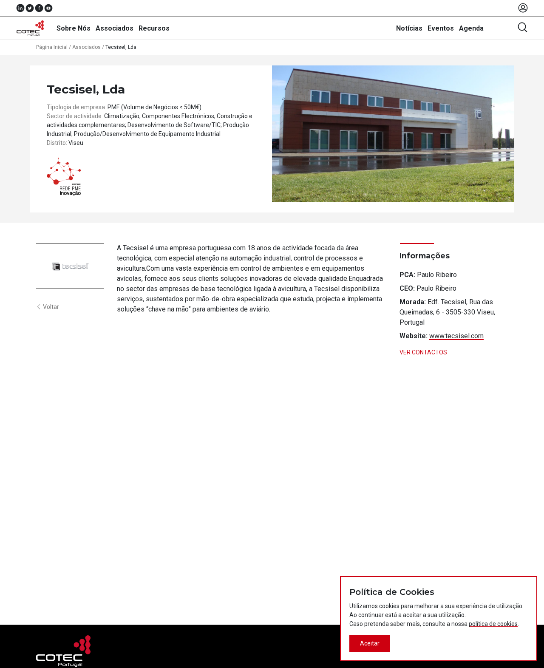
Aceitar (370, 643)
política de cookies (493, 623)
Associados (114, 28)
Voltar (51, 306)
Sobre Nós (74, 28)
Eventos (441, 28)
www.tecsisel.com (456, 336)
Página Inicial (52, 47)
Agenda (471, 28)
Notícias (409, 28)
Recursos (154, 28)
